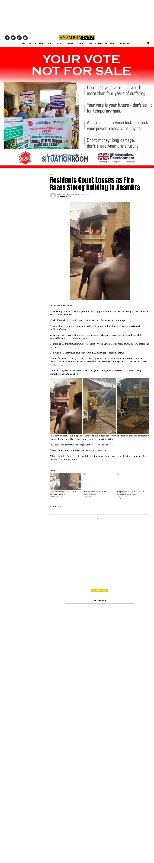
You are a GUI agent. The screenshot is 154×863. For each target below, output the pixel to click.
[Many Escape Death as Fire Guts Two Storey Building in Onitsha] (132, 481)
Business (60, 43)
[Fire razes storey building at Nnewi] (99, 481)
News (23, 43)
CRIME (41, 43)
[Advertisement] (77, 17)
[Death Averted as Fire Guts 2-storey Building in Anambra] (65, 481)
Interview (32, 43)
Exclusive (70, 43)
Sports (80, 43)
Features (98, 43)
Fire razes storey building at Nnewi (95, 492)
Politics (50, 43)
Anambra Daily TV (126, 43)
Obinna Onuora (65, 197)
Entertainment (110, 43)
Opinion (89, 43)
